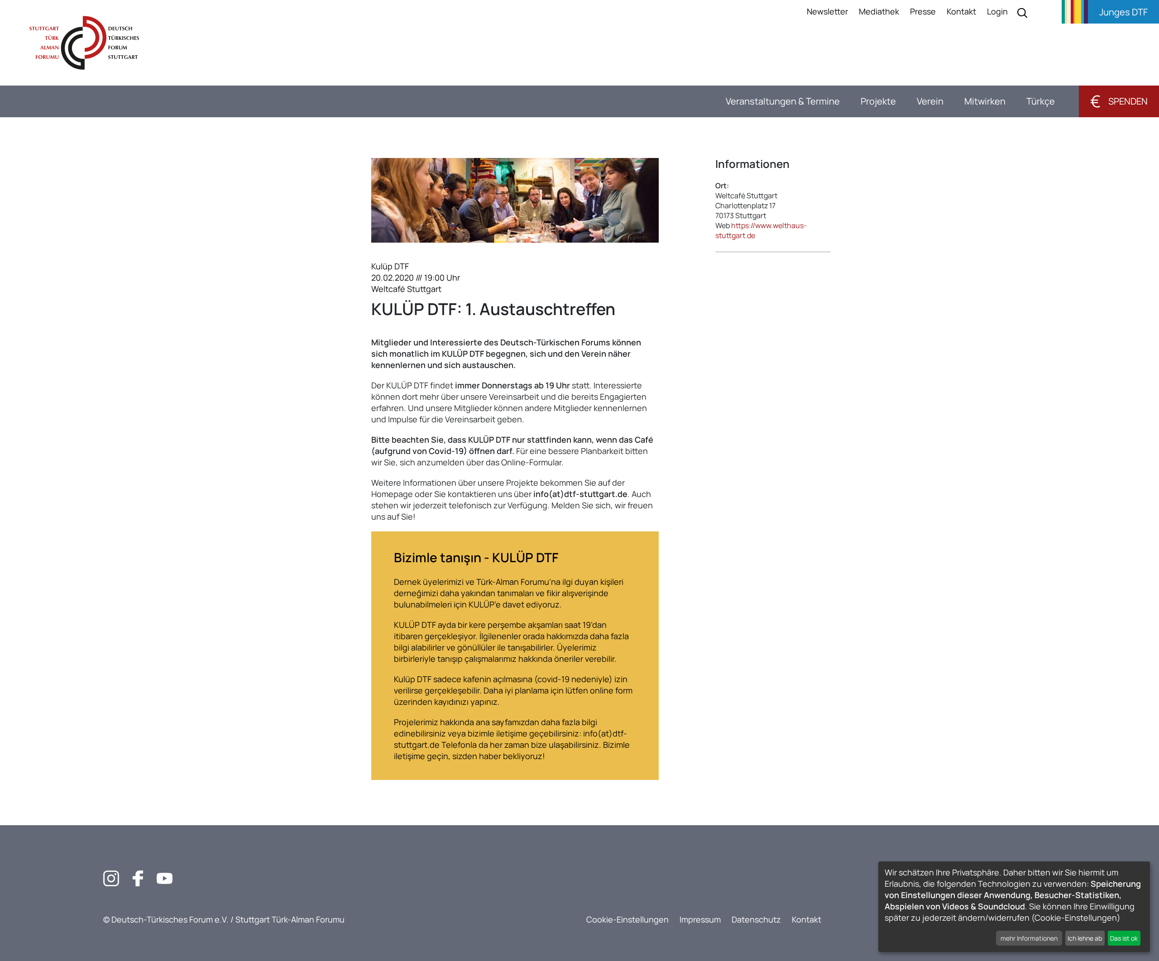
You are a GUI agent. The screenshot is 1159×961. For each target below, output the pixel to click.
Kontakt (961, 11)
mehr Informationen (1029, 938)
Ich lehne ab (1085, 938)
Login (997, 11)
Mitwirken (985, 101)
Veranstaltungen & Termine (783, 101)
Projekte (878, 101)
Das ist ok (1124, 938)
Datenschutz (756, 919)
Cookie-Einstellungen (627, 919)
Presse (923, 11)
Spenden (1119, 101)
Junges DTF (1123, 12)
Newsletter (827, 11)
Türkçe (1040, 101)
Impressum (700, 919)
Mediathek (879, 11)
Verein (930, 101)
